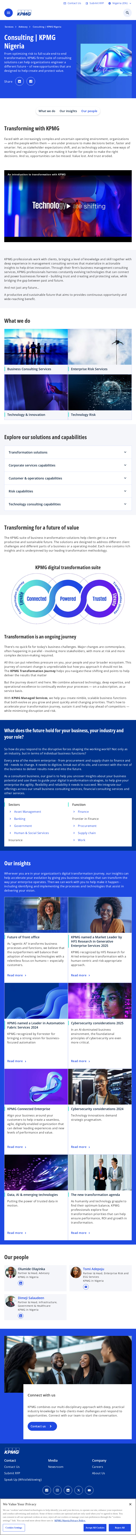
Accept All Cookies (95, 1527)
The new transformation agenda (96, 1195)
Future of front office (23, 937)
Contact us (38, 1426)
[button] (86, 1287)
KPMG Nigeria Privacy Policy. (70, 1520)
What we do (47, 111)
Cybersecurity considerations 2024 (98, 1109)
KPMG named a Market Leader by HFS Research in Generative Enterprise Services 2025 (96, 941)
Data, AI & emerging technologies (33, 1195)
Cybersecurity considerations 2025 (97, 1023)
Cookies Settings (13, 1527)
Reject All (120, 1527)
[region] (68, 1517)
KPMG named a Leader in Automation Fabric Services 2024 (35, 1025)
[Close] (130, 1504)
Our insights (68, 111)
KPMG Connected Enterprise (30, 1109)
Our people (89, 111)
